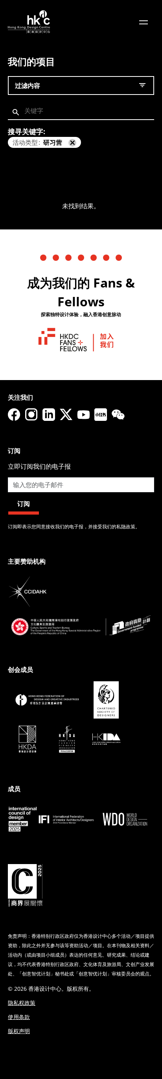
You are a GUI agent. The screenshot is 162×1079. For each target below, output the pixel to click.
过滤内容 (27, 85)
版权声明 (19, 1031)
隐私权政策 (21, 1002)
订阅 (23, 503)
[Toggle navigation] (143, 22)
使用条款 (19, 1017)
